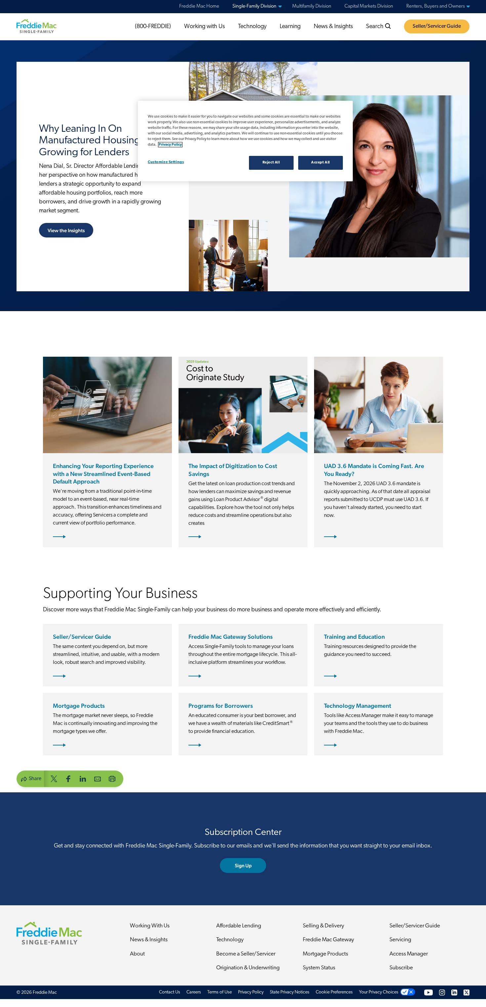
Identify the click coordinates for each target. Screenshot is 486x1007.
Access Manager (408, 954)
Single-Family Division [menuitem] (254, 6)
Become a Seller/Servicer (245, 954)
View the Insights (66, 230)
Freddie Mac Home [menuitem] (199, 6)
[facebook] (68, 778)
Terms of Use (219, 992)
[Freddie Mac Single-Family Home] (37, 26)
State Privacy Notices (289, 992)
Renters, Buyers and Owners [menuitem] (435, 6)
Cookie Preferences (334, 992)
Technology (252, 27)
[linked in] (83, 778)
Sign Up (243, 865)
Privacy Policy (250, 992)
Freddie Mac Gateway (328, 940)
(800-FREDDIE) (153, 27)
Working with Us (204, 27)
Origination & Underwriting (248, 968)
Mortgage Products (325, 954)
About (137, 954)
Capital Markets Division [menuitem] (368, 6)
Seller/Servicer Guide (437, 26)
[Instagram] (442, 992)
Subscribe (401, 968)
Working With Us (150, 926)
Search (375, 27)
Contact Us (169, 992)
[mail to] (97, 778)
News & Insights (333, 27)
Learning (290, 27)
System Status (319, 968)
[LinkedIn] (454, 992)
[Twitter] (466, 992)
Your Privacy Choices (378, 992)
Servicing (400, 940)
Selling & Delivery (323, 926)
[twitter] (54, 778)
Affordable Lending (238, 926)
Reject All (271, 162)
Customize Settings (166, 162)
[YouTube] (428, 992)
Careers (193, 992)
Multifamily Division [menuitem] (311, 6)
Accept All (320, 162)
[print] (112, 778)
